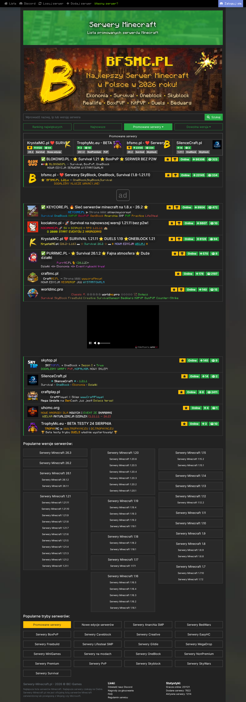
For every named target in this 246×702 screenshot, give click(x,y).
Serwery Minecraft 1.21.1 (55, 566)
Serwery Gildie (148, 644)
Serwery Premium (47, 663)
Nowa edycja (54, 152)
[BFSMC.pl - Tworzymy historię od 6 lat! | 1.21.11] (123, 79)
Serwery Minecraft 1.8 (190, 543)
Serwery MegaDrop (199, 644)
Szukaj (215, 117)
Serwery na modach (97, 654)
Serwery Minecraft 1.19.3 (123, 513)
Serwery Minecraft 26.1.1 (55, 486)
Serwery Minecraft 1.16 (123, 576)
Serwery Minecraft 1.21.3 (55, 553)
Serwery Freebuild (47, 644)
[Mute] (94, 343)
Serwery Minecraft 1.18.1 (123, 549)
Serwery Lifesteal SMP (97, 644)
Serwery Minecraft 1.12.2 (190, 502)
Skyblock (151, 152)
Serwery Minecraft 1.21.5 (55, 540)
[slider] (104, 344)
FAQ (110, 694)
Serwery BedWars (199, 624)
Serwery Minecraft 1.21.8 (55, 521)
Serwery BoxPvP (47, 634)
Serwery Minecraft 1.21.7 (55, 528)
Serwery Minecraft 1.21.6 (55, 534)
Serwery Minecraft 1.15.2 (190, 459)
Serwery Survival (47, 673)
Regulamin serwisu (118, 697)
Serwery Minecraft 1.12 (190, 496)
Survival (40, 152)
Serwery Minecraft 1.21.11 (55, 502)
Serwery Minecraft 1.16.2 (123, 601)
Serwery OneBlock (148, 654)
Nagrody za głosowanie (121, 690)
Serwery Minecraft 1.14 (190, 475)
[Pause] (90, 343)
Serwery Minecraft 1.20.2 (123, 484)
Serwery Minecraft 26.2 (55, 463)
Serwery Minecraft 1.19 (123, 501)
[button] (47, 126)
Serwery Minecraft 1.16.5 (123, 582)
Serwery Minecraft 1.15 (190, 452)
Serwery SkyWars (199, 663)
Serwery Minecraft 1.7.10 (191, 573)
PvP (106, 152)
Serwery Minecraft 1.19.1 (123, 526)
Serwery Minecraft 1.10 (190, 523)
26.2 (30, 152)
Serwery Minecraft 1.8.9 (191, 550)
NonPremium (94, 152)
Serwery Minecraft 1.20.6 (123, 459)
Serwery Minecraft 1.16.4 (123, 589)
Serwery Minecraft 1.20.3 (123, 478)
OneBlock (191, 152)
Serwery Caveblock (97, 634)
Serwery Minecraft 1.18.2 (123, 543)
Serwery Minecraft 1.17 (123, 559)
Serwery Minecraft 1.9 (190, 533)
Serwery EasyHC (198, 634)
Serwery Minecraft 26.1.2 (55, 479)
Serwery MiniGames (47, 654)
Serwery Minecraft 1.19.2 (123, 520)
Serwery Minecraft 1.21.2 (55, 559)
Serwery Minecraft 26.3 (55, 452)
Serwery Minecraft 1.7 (190, 566)
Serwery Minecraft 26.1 (55, 473)
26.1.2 (81, 152)
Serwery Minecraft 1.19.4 (123, 507)
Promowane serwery (123, 136)
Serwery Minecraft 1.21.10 (55, 509)
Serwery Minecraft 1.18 (123, 536)
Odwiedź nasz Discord (120, 687)
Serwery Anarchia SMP (148, 624)
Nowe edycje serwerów (98, 624)
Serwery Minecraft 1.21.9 (55, 515)
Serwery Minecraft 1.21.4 (55, 546)
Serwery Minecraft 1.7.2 (190, 579)
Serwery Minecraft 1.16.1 (123, 607)
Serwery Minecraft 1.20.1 (123, 490)
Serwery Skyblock (148, 663)
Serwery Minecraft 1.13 (190, 486)
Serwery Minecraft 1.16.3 (123, 595)
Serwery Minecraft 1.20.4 (123, 471)
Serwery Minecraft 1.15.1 (191, 465)
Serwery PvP (97, 663)
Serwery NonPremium (199, 654)
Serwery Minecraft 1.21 (55, 496)
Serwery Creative (148, 634)
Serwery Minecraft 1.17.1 (123, 566)
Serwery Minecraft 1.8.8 (191, 556)
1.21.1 (181, 152)
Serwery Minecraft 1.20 (123, 452)
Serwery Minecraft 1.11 (191, 513)
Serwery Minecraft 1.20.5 (123, 465)
